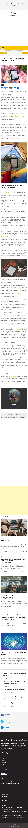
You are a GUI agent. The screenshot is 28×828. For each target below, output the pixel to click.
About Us (6, 3)
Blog (3, 758)
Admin (16, 63)
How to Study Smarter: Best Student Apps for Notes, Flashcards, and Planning (13, 560)
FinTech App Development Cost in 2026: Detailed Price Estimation (14, 653)
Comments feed (5, 794)
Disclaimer (12, 3)
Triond (18, 826)
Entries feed (4, 792)
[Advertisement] (14, 33)
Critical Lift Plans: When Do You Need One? (11, 414)
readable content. (9, 213)
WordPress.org (5, 796)
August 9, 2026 (5, 542)
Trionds (14, 13)
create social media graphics (21, 293)
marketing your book (17, 329)
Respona (23, 314)
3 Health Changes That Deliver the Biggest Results (13, 617)
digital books (7, 192)
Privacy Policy (17, 3)
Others (2, 85)
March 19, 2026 (5, 619)
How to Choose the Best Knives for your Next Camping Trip (13, 417)
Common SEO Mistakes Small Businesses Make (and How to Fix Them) (13, 539)
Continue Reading (24, 551)
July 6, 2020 (9, 63)
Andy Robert (12, 562)
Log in (3, 789)
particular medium (4, 236)
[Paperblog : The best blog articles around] (4, 774)
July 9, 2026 (4, 562)
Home (2, 3)
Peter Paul (11, 598)
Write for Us (14, 5)
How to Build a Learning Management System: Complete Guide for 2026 (12, 596)
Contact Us (24, 3)
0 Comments (4, 551)
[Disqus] (14, 436)
